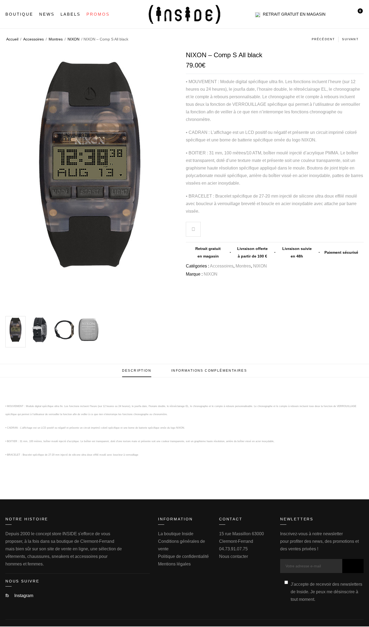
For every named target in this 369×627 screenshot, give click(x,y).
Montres (56, 39)
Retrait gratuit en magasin (294, 14)
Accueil (12, 39)
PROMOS (98, 14)
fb (7, 595)
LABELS (70, 14)
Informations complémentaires (209, 370)
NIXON (73, 39)
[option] (15, 331)
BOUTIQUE (19, 14)
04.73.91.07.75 (233, 549)
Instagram (23, 595)
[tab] (136, 371)
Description (136, 370)
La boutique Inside (175, 533)
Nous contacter (233, 556)
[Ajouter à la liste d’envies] (193, 230)
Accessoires (33, 39)
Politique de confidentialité (183, 556)
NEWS (47, 14)
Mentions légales (174, 564)
